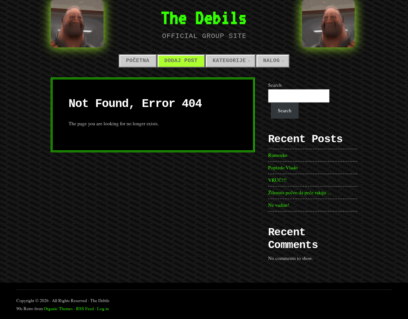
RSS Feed (85, 308)
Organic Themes (58, 308)
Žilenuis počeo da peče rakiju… (299, 192)
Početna (137, 61)
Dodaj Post (181, 61)
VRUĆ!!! (277, 180)
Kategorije (229, 61)
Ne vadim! (278, 204)
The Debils (204, 17)
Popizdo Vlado (283, 167)
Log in (103, 308)
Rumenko (277, 155)
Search (275, 84)
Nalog (271, 61)
